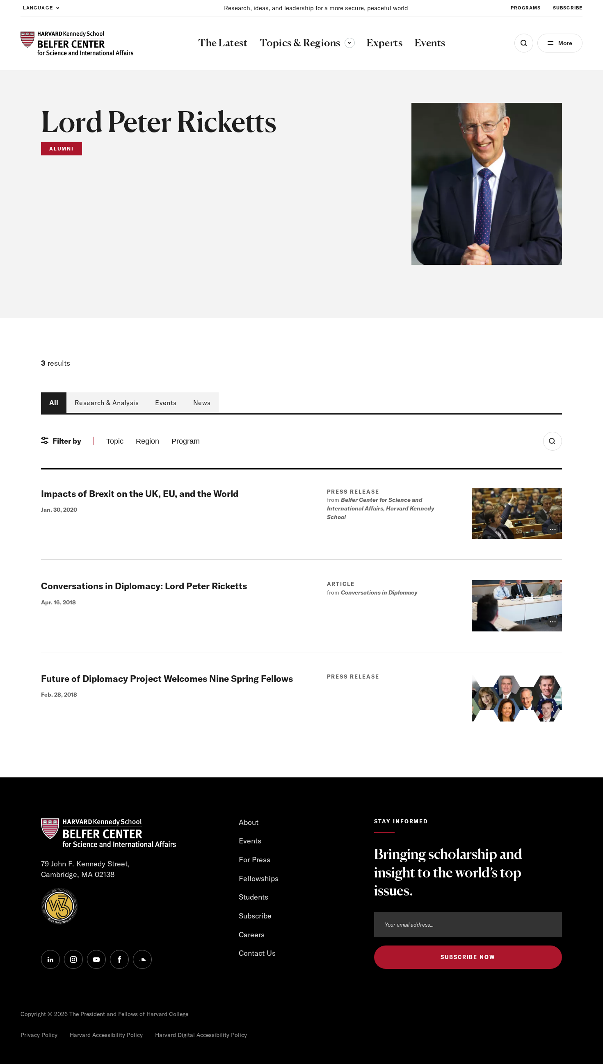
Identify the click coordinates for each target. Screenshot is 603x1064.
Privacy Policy (39, 1035)
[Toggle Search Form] (552, 441)
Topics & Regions (307, 42)
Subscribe (567, 8)
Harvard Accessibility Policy (106, 1035)
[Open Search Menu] (523, 43)
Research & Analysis (107, 403)
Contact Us (257, 953)
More (565, 43)
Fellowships (259, 878)
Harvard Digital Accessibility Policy (201, 1035)
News (202, 403)
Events (166, 403)
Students (253, 897)
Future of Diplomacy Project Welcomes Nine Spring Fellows (167, 678)
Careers (252, 934)
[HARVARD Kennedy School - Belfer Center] (77, 43)
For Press (254, 859)
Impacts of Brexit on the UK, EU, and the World (139, 493)
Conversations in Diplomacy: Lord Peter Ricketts (144, 586)
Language (38, 7)
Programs (526, 8)
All (53, 403)
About (248, 822)
